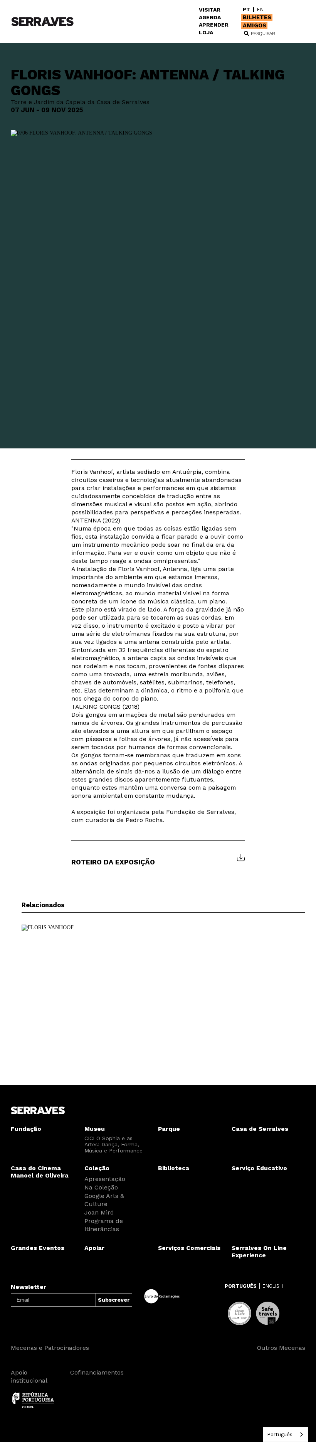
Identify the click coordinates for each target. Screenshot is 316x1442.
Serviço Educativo (259, 1168)
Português (279, 1434)
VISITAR (209, 10)
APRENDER (214, 25)
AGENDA (210, 17)
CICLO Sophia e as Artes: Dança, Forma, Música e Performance (113, 1144)
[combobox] (285, 1434)
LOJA (206, 32)
